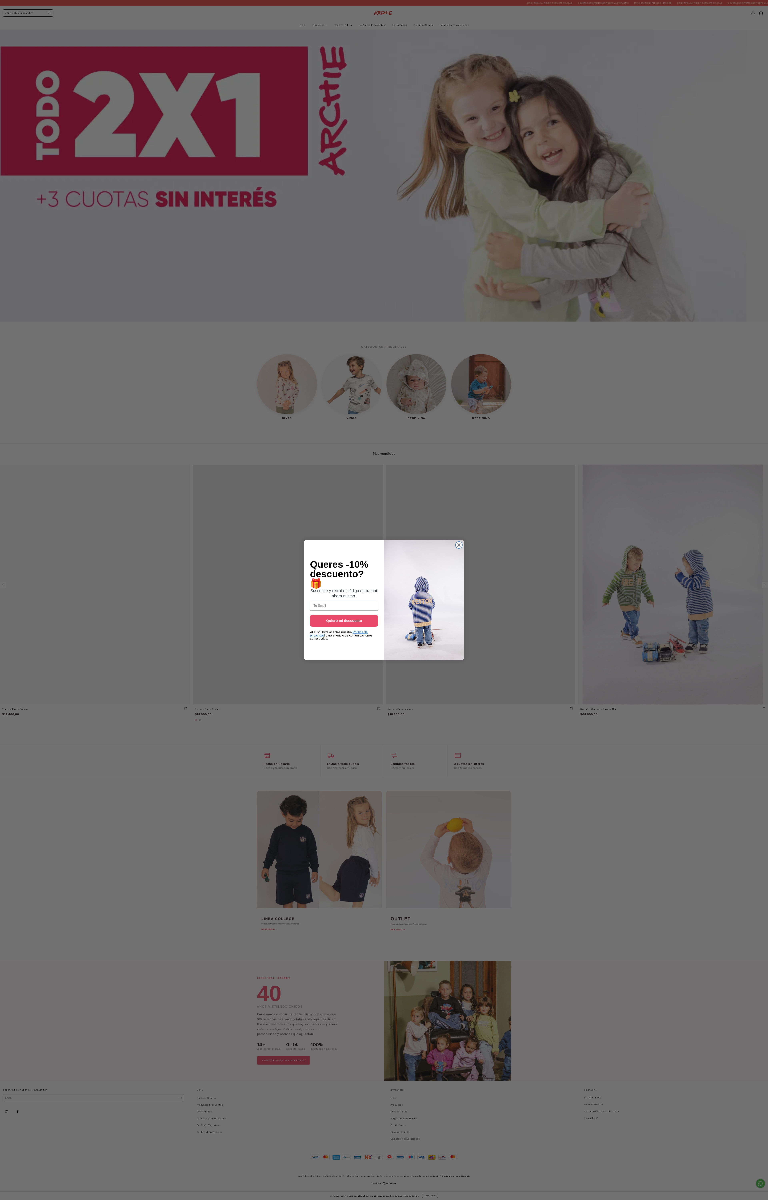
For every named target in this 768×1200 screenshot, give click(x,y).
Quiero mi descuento (344, 621)
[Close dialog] (458, 545)
